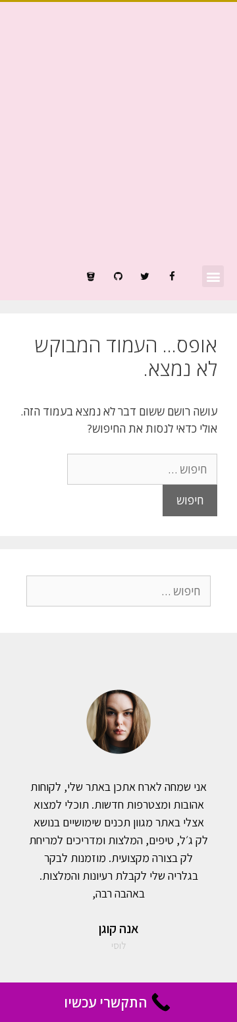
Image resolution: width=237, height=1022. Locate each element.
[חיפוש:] (142, 469)
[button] (213, 276)
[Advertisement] (118, 140)
